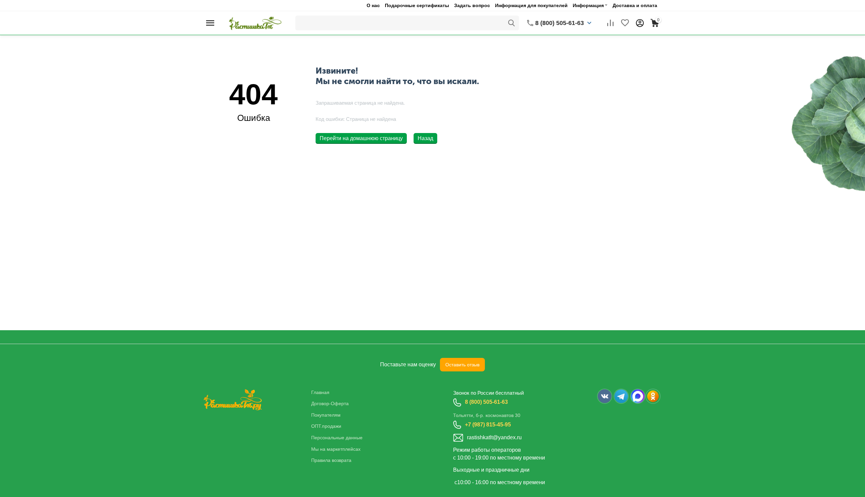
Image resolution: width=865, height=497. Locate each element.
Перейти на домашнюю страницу (361, 138)
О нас (373, 5)
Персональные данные (337, 437)
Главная (320, 392)
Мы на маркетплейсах (336, 449)
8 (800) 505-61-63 (486, 402)
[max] (637, 396)
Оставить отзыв (462, 364)
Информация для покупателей (531, 5)
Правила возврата (331, 460)
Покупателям (326, 415)
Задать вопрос (472, 5)
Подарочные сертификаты (417, 5)
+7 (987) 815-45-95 (488, 424)
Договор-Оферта (330, 403)
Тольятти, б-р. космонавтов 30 (486, 415)
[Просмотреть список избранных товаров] (625, 23)
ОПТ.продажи (326, 426)
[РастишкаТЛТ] (253, 22)
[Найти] (511, 23)
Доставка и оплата (635, 5)
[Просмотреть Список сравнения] (610, 23)
